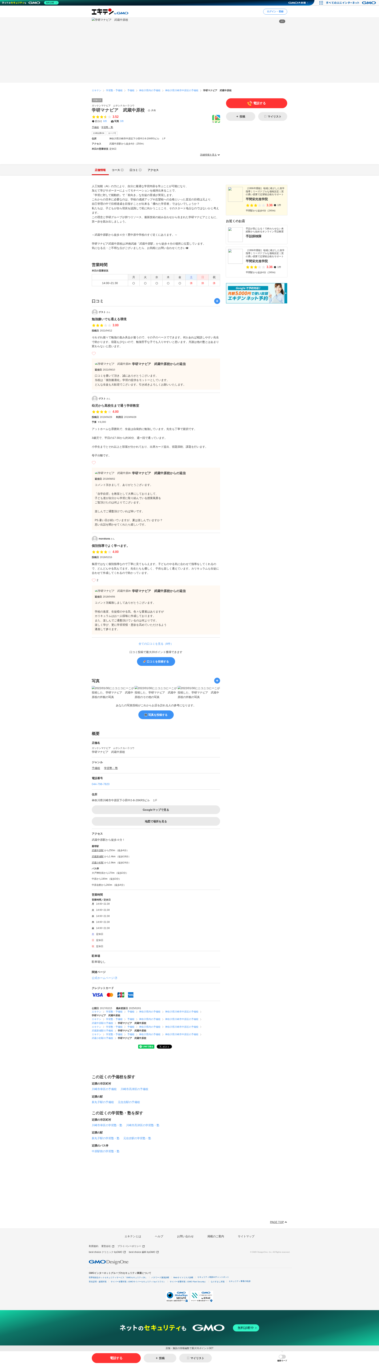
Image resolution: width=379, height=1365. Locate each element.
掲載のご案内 (215, 1236)
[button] (282, 1358)
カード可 (112, 133)
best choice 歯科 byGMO (142, 1252)
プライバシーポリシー (129, 1246)
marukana (107, 538)
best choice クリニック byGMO (105, 1252)
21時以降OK (98, 133)
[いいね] (94, 354)
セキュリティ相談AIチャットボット (213, 1277)
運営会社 (106, 1246)
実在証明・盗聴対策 (98, 1282)
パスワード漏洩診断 (160, 1277)
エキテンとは (133, 1236)
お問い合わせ (185, 1236)
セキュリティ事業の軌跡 (239, 1281)
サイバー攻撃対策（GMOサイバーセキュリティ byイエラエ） (138, 1282)
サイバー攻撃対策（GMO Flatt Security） (188, 1282)
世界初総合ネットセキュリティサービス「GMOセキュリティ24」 (118, 1277)
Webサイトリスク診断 (183, 1277)
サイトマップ (246, 1236)
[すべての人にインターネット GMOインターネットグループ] (351, 3)
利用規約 (93, 1246)
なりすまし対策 (218, 1282)
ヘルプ (159, 1236)
